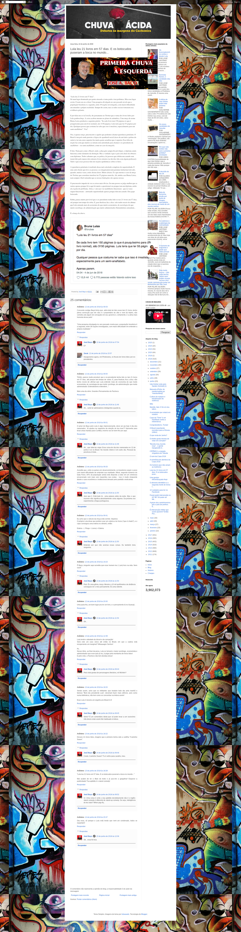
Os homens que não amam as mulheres (160, 466)
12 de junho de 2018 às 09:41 (96, 516)
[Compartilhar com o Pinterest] (112, 291)
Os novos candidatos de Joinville (164, 126)
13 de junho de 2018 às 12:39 (96, 636)
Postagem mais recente (80, 895)
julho (152, 378)
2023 (150, 349)
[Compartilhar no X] (107, 291)
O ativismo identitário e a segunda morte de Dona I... (160, 485)
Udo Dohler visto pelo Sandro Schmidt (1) (158, 385)
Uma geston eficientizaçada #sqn (159, 478)
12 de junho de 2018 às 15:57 (100, 353)
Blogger (144, 914)
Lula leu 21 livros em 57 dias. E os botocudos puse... (159, 472)
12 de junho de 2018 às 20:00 (96, 601)
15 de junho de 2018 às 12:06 (107, 836)
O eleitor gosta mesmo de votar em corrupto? (159, 440)
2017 (150, 535)
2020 (150, 352)
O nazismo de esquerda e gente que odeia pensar (164, 249)
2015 (150, 542)
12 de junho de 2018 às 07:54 (107, 342)
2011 (150, 554)
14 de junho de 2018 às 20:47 (96, 817)
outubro (153, 368)
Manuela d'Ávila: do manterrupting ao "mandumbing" (157, 391)
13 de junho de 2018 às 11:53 (107, 581)
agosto (153, 375)
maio (152, 518)
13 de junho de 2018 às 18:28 (96, 771)
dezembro (154, 362)
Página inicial (104, 895)
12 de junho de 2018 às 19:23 (96, 562)
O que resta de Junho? (158, 435)
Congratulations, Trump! (159, 425)
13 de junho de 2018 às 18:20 (96, 687)
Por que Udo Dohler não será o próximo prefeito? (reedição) (164, 151)
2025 (150, 343)
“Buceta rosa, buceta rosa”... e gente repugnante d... (157, 446)
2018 (150, 359)
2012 (150, 551)
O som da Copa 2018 (158, 456)
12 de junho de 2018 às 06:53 (96, 307)
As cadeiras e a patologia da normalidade (164, 223)
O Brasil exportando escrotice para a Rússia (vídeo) (160, 430)
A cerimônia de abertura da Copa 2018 (160, 461)
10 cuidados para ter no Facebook (159, 491)
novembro (154, 365)
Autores (151, 570)
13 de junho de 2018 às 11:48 (107, 444)
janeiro (153, 531)
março (152, 524)
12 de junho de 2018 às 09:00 (96, 374)
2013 (150, 548)
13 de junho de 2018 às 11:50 (107, 493)
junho (152, 381)
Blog (149, 568)
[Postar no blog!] (104, 291)
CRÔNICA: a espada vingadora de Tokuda (159, 452)
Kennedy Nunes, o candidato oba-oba (165, 78)
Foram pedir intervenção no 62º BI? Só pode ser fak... (160, 497)
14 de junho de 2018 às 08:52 (107, 794)
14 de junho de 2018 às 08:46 (107, 753)
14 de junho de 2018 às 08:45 (107, 713)
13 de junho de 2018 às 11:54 (107, 618)
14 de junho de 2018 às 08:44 (107, 669)
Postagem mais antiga (128, 895)
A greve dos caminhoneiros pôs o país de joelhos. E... (160, 505)
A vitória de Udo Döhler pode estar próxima (163, 102)
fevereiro (153, 528)
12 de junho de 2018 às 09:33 (96, 467)
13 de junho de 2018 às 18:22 (96, 734)
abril (152, 521)
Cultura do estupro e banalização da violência (157, 399)
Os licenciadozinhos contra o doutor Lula (164, 53)
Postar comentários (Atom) (87, 899)
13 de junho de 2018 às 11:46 (107, 405)
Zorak (86, 353)
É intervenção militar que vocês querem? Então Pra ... (159, 512)
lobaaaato (125, 914)
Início (150, 565)
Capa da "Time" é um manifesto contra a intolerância (158, 420)
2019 (150, 356)
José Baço (88, 342)
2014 (150, 545)
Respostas (83, 337)
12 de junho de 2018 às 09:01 (96, 423)
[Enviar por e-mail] (101, 291)
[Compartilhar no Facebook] (109, 291)
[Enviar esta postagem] (97, 291)
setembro (154, 371)
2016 (150, 538)
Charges (151, 573)
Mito (151, 404)
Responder (81, 332)
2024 (150, 346)
